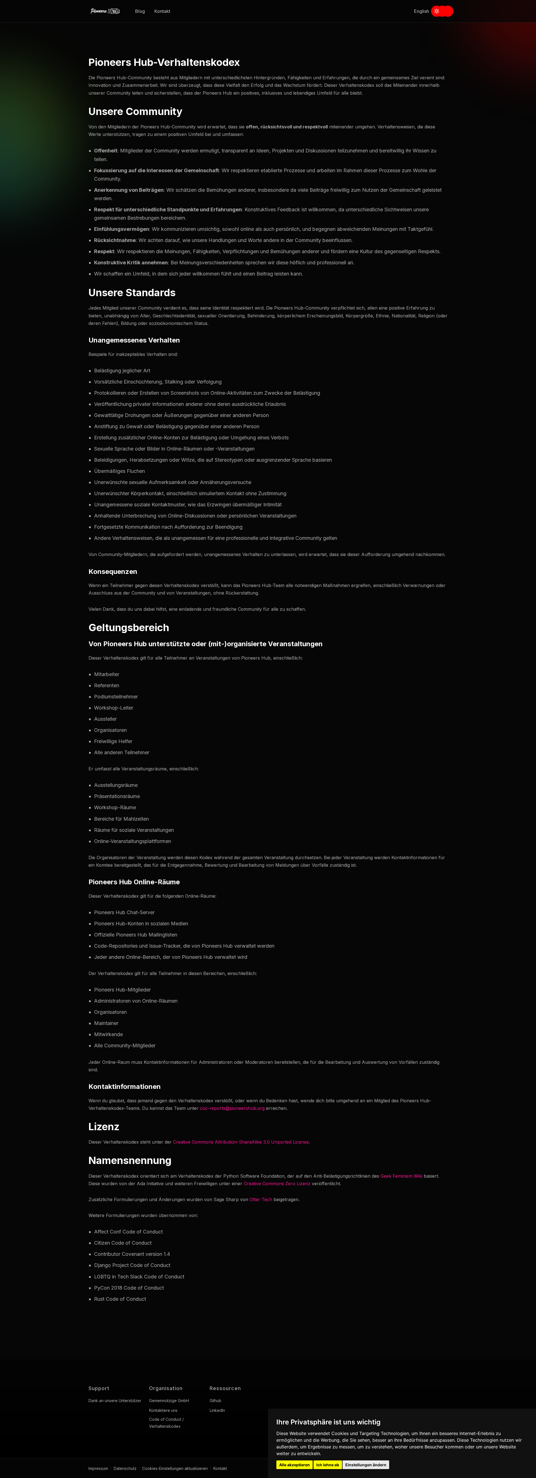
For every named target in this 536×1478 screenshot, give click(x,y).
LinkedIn (217, 1410)
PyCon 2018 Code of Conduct (129, 1288)
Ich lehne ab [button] (327, 1464)
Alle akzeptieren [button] (294, 1464)
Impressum (98, 1468)
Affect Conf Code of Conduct (128, 1232)
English (421, 11)
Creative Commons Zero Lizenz (277, 1183)
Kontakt (162, 11)
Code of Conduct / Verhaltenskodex (166, 1423)
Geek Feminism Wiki (401, 1176)
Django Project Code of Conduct (132, 1265)
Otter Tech (261, 1199)
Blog (140, 11)
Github (215, 1400)
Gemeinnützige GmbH (169, 1400)
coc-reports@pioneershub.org (232, 1108)
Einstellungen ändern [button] (365, 1464)
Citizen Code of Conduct (123, 1243)
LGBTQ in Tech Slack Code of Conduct (139, 1277)
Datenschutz (125, 1468)
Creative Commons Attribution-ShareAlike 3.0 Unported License (241, 1142)
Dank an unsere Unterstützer (114, 1400)
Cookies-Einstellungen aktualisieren (175, 1468)
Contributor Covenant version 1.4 (132, 1254)
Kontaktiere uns (163, 1410)
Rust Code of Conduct (120, 1299)
